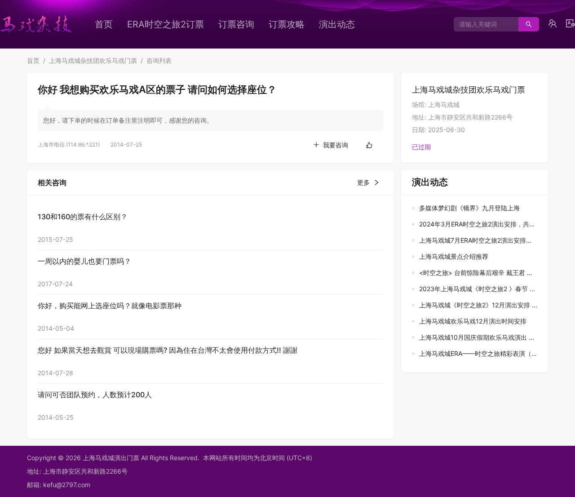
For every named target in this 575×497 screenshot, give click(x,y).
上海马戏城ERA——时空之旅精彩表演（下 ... (482, 353)
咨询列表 (159, 60)
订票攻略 (287, 24)
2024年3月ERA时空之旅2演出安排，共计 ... (481, 224)
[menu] (240, 24)
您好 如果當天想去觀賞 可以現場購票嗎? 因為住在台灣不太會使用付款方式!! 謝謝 (167, 350)
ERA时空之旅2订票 (165, 24)
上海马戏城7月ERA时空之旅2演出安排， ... (479, 240)
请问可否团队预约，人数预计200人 (95, 394)
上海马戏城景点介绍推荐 (453, 256)
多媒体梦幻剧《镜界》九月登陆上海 (469, 208)
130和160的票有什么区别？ (83, 216)
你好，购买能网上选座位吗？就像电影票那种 (109, 305)
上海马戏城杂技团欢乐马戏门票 (93, 60)
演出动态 (337, 24)
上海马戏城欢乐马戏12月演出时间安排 (472, 321)
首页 (104, 24)
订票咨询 (236, 24)
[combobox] (482, 24)
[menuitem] (104, 24)
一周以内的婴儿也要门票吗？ (84, 261)
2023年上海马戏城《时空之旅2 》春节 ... (477, 289)
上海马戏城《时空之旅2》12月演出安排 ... (478, 305)
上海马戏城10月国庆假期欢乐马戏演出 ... (476, 337)
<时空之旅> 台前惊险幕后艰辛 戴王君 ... (475, 272)
